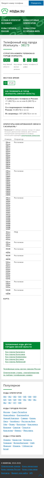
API (31, 473)
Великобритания (21, 443)
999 (19, 403)
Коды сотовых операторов (31, 21)
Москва (6, 412)
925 (4, 400)
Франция (7, 446)
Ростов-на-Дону (28, 421)
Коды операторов (30, 466)
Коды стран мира (30, 469)
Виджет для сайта (19, 473)
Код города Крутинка (14, 359)
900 (4, 397)
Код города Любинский (15, 362)
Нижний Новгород (11, 418)
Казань (33, 418)
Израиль (17, 446)
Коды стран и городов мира (31, 29)
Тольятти (26, 427)
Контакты (5, 473)
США (32, 443)
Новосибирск (9, 415)
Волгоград (21, 424)
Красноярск (33, 424)
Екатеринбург (23, 415)
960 (29, 400)
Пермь (12, 424)
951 (24, 400)
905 (24, 397)
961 (34, 400)
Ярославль (28, 430)
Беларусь (27, 440)
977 (14, 403)
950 (19, 400)
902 (9, 397)
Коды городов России (8, 29)
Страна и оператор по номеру (11, 21)
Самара (24, 418)
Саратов (16, 427)
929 (14, 400)
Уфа (5, 424)
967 (9, 403)
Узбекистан (27, 446)
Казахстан (17, 440)
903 (14, 397)
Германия (7, 443)
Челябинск (15, 421)
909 (34, 397)
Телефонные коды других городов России (21, 369)
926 (9, 400)
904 (19, 397)
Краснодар (8, 430)
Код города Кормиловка (15, 357)
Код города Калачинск (15, 352)
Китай (5, 449)
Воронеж (7, 427)
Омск (5, 421)
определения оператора (30, 135)
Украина (7, 440)
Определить (36, 3)
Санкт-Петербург (19, 412)
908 (29, 397)
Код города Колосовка (15, 354)
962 (4, 403)
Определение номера (10, 466)
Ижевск (18, 430)
